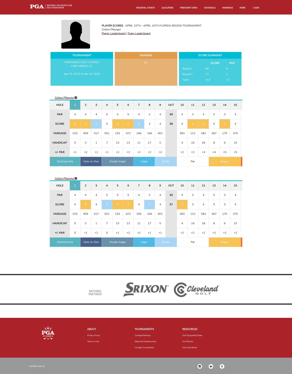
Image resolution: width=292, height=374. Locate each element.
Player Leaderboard (114, 33)
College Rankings (143, 335)
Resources (189, 329)
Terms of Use (93, 341)
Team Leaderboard (139, 33)
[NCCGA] (48, 333)
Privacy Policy (93, 335)
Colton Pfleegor (65, 98)
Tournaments (144, 329)
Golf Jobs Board (189, 347)
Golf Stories (187, 341)
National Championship (145, 341)
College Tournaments (144, 347)
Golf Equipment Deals (192, 335)
